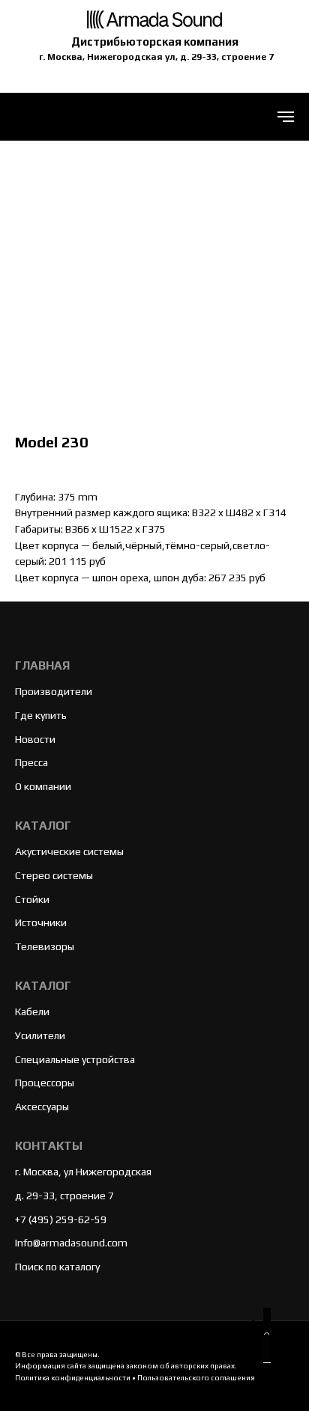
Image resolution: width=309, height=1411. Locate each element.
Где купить (41, 715)
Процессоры (44, 1083)
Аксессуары (42, 1106)
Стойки (32, 899)
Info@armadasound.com (71, 1243)
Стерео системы (54, 875)
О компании (43, 786)
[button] (267, 1335)
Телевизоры (44, 946)
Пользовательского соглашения (196, 1378)
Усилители (40, 1035)
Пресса (31, 762)
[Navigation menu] (286, 116)
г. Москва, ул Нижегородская (83, 1172)
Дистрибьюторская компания (154, 41)
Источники (41, 922)
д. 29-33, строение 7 (64, 1196)
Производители (53, 691)
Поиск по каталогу (57, 1267)
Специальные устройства (75, 1059)
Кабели (32, 1011)
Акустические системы (69, 851)
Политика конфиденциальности (72, 1378)
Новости (35, 739)
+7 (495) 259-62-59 (60, 1219)
